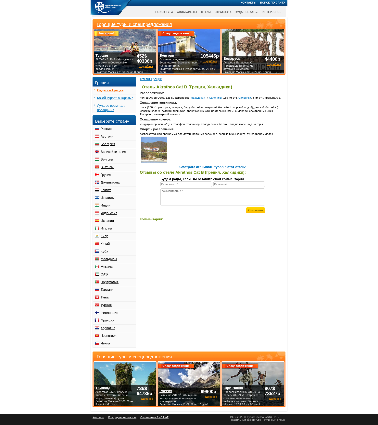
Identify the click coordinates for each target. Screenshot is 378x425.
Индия (105, 205)
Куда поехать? (246, 12)
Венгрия (107, 159)
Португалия (110, 282)
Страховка (223, 12)
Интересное (271, 12)
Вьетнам (107, 167)
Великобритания (113, 152)
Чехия (105, 343)
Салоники (215, 97)
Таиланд (107, 290)
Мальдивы (109, 259)
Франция (107, 320)
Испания (107, 221)
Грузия (106, 175)
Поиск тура (164, 12)
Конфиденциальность (122, 417)
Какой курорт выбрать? (115, 98)
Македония (198, 97)
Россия (106, 129)
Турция (106, 305)
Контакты (248, 2)
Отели (206, 12)
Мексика (107, 267)
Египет (106, 190)
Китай (105, 244)
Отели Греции (151, 79)
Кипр (104, 236)
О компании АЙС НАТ (154, 417)
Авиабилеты (187, 12)
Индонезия (109, 213)
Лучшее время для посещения (111, 108)
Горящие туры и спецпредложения (134, 356)
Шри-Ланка (233, 388)
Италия (106, 228)
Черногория (109, 336)
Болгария (108, 144)
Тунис (105, 297)
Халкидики (219, 86)
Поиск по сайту (272, 2)
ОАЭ (104, 274)
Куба (104, 251)
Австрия (107, 136)
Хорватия (108, 328)
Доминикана (110, 182)
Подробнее (146, 398)
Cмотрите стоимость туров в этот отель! (212, 167)
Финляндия (109, 313)
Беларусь (231, 59)
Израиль (107, 198)
